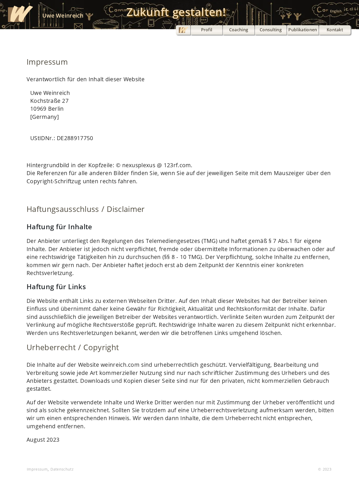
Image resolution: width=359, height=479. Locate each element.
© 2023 (324, 469)
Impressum (37, 469)
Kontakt (335, 30)
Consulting (271, 30)
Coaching (238, 30)
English (336, 11)
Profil (206, 30)
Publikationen (302, 30)
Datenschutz (62, 469)
